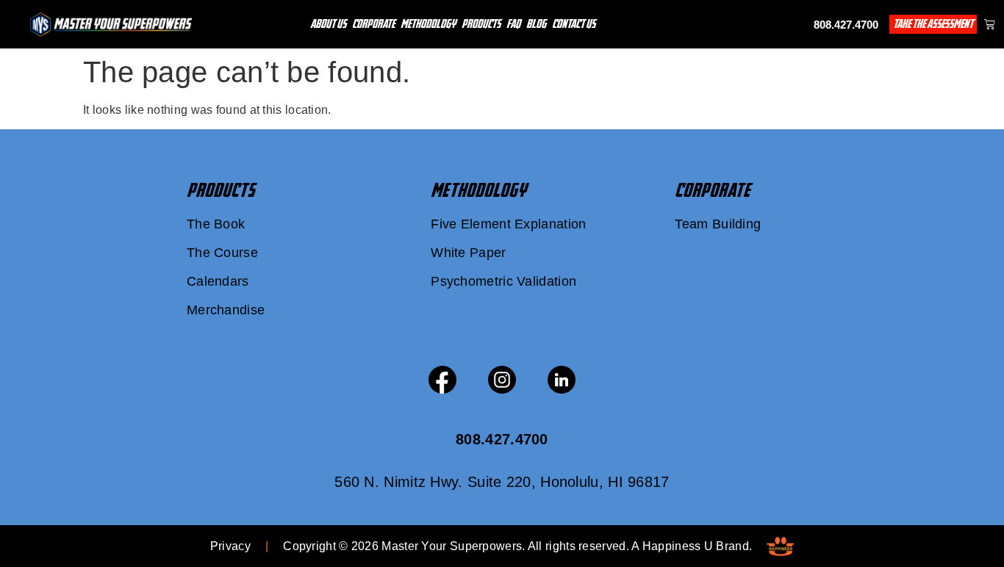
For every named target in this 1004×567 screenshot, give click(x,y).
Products (481, 23)
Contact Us (573, 23)
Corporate (373, 23)
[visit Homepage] (111, 24)
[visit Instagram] (502, 380)
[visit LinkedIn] (561, 380)
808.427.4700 (846, 24)
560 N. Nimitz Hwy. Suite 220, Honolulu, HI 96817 (501, 482)
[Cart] (989, 23)
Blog (536, 23)
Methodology (428, 23)
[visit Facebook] (442, 380)
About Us (328, 23)
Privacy (230, 546)
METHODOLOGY (478, 190)
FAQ (513, 23)
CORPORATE (712, 190)
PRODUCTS (221, 190)
